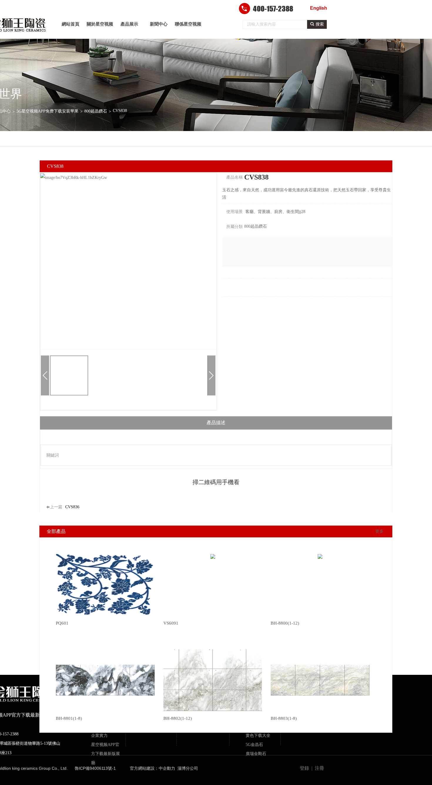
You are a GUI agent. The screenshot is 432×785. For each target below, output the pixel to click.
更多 (379, 531)
